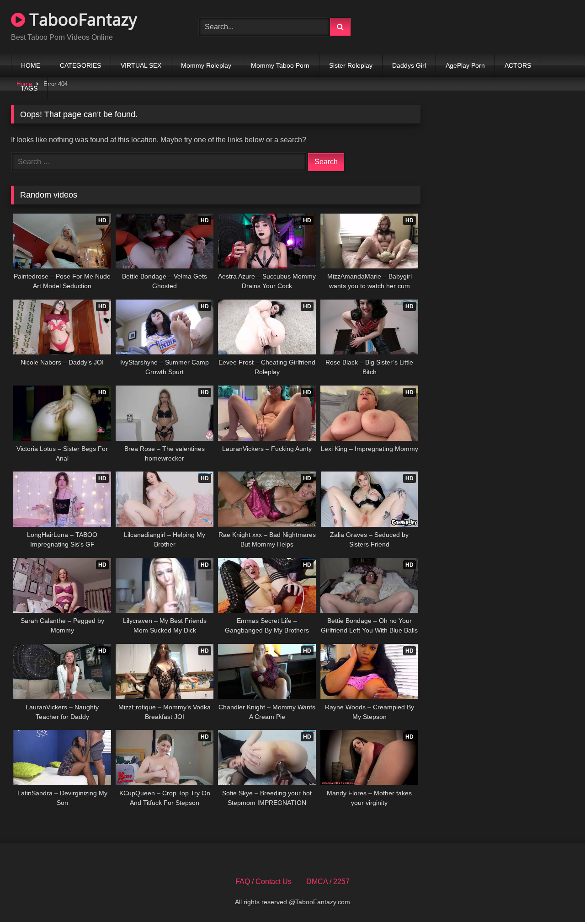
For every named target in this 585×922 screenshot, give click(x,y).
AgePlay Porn (465, 65)
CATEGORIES (80, 65)
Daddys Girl (409, 65)
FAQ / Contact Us (263, 881)
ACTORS (518, 65)
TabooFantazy (81, 19)
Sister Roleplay (350, 65)
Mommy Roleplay (206, 65)
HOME (30, 65)
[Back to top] (557, 895)
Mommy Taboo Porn (280, 65)
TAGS (29, 88)
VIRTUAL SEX (141, 65)
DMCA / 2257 (328, 881)
